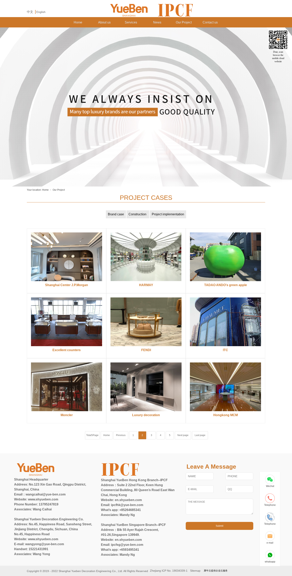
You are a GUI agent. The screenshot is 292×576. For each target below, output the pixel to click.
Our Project (184, 22)
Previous (121, 435)
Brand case (116, 214)
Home (78, 22)
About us (104, 22)
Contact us (210, 22)
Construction (138, 214)
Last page (200, 435)
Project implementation (168, 214)
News (157, 22)
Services (131, 22)
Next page (183, 435)
